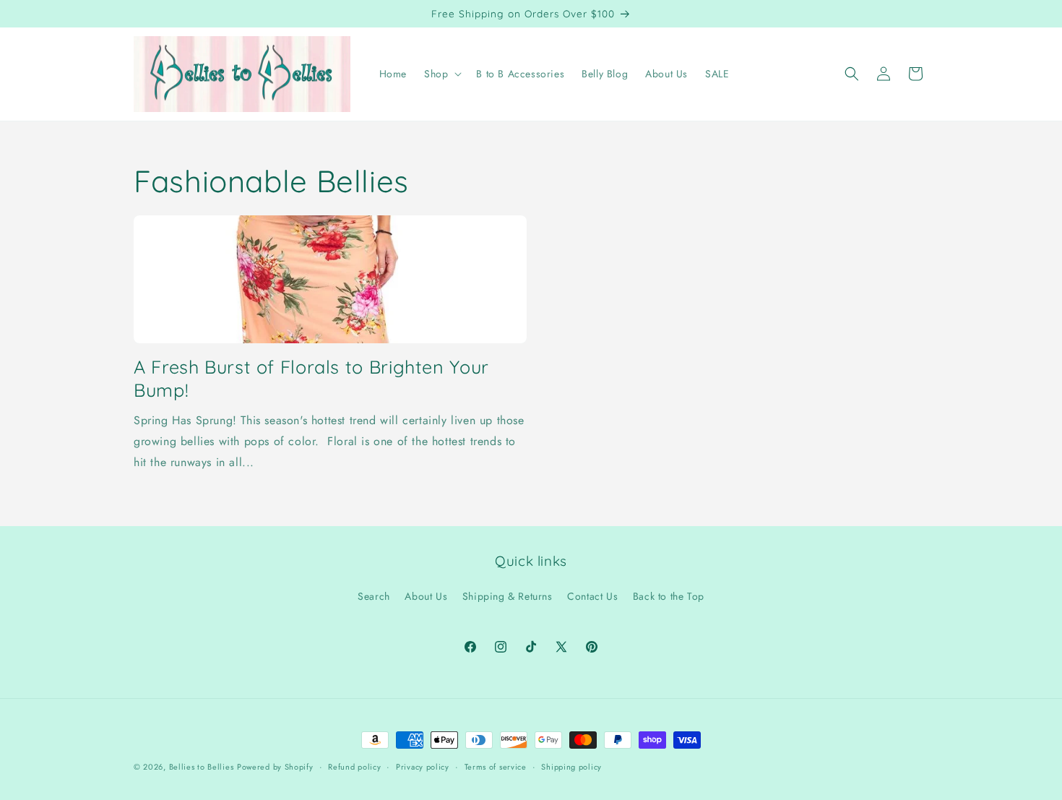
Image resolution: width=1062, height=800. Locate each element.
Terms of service (496, 766)
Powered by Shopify (275, 767)
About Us (426, 596)
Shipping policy (571, 766)
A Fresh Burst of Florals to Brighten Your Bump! (311, 378)
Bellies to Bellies (201, 767)
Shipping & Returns (507, 596)
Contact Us (592, 596)
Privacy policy (422, 766)
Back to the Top (668, 596)
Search (374, 596)
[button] (441, 74)
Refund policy (354, 766)
